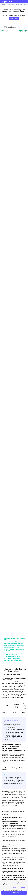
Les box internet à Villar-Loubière (12, 658)
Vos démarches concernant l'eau (12, 656)
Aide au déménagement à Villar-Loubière (14, 645)
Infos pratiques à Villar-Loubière (11, 647)
